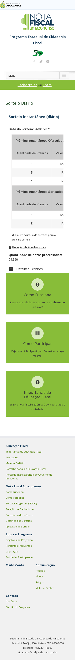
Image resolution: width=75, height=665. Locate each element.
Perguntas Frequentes (19, 545)
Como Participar (15, 497)
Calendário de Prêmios (19, 515)
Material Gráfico (45, 588)
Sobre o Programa (19, 534)
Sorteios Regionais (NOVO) (21, 503)
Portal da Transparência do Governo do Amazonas (29, 476)
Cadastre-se (27, 85)
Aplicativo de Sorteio (18, 526)
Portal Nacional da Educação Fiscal (26, 469)
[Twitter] (40, 61)
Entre (47, 85)
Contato (12, 596)
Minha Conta (15, 565)
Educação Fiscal (17, 446)
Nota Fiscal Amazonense (23, 486)
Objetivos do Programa (19, 540)
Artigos (40, 582)
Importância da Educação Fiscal (24, 451)
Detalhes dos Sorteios (19, 520)
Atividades (12, 457)
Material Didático (15, 463)
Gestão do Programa (18, 607)
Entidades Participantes (19, 557)
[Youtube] (47, 61)
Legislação (12, 551)
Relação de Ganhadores (29, 247)
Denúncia (11, 601)
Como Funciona (15, 492)
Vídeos (40, 576)
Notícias (40, 570)
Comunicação (45, 565)
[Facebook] (34, 61)
